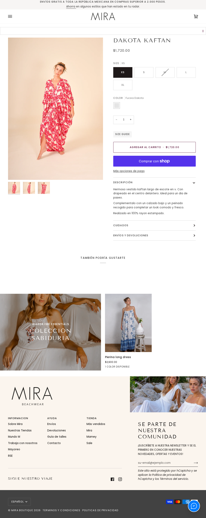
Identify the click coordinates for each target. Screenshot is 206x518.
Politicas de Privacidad (100, 510)
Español (18, 501)
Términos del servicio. (174, 479)
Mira (89, 430)
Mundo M (14, 437)
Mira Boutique (22, 510)
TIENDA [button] (92, 418)
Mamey (92, 437)
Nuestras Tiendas (20, 430)
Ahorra (71, 6)
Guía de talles (56, 437)
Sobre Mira (15, 424)
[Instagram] (120, 479)
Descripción (123, 182)
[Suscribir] (192, 463)
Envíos (51, 424)
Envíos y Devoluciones (130, 235)
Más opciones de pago (129, 171)
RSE (10, 456)
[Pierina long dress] (128, 323)
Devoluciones (56, 430)
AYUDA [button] (52, 418)
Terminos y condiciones (61, 510)
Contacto (54, 443)
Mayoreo (14, 449)
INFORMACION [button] (18, 418)
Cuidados (120, 225)
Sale (89, 443)
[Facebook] (112, 479)
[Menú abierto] (14, 16)
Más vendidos (96, 424)
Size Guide (122, 134)
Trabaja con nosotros (22, 443)
